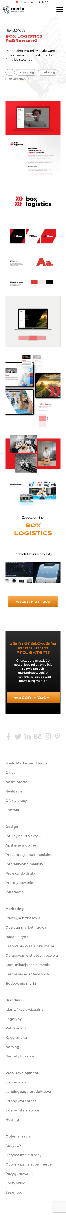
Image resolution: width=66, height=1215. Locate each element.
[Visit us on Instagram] (48, 737)
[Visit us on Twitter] (18, 737)
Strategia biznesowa (23, 918)
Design (12, 827)
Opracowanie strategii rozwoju (32, 956)
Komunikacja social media (28, 965)
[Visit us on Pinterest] (58, 737)
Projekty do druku (21, 873)
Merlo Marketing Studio (6, 9)
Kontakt (12, 810)
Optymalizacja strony (23, 1155)
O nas (10, 773)
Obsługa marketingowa (26, 927)
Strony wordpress (21, 1101)
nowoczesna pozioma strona (26, 55)
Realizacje (14, 791)
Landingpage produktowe (28, 1092)
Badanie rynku (18, 937)
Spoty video (15, 1183)
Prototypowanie (19, 883)
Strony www (16, 1082)
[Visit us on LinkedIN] (27, 737)
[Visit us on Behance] (37, 737)
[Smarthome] (46, 573)
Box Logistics (33, 529)
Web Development (22, 1073)
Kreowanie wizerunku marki (30, 946)
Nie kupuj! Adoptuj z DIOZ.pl (35, 2)
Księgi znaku (16, 1038)
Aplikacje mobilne (21, 845)
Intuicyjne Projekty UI (24, 836)
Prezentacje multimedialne (29, 855)
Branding (14, 1000)
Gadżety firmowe (20, 1056)
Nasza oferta (16, 782)
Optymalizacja (18, 1136)
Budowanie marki (21, 984)
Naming (12, 1047)
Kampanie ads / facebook (27, 974)
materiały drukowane (40, 51)
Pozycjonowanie (20, 1174)
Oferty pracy (16, 801)
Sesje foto (14, 1192)
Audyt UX (13, 1146)
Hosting (12, 1120)
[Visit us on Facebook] (8, 737)
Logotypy (14, 1019)
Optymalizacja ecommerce (29, 1164)
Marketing (15, 909)
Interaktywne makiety (24, 864)
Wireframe (15, 892)
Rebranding (14, 51)
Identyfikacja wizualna (24, 1010)
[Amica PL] (19, 573)
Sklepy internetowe (22, 1110)
